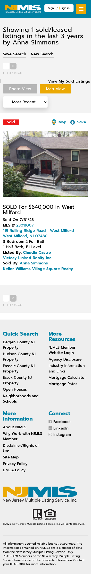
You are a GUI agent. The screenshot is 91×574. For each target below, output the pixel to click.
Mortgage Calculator (67, 377)
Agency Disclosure (65, 359)
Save (81, 122)
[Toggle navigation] (81, 9)
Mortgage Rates (63, 384)
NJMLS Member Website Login (62, 350)
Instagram (62, 434)
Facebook (62, 421)
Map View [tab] (55, 89)
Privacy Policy (15, 463)
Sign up (53, 8)
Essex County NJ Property (17, 380)
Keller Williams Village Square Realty (38, 269)
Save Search (14, 54)
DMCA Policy (14, 470)
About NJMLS (14, 427)
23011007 (25, 225)
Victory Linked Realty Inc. (27, 258)
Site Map (11, 457)
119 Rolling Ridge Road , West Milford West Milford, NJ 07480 (38, 233)
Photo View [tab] (20, 89)
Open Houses (15, 389)
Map (61, 122)
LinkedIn (60, 428)
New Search (42, 54)
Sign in (65, 8)
